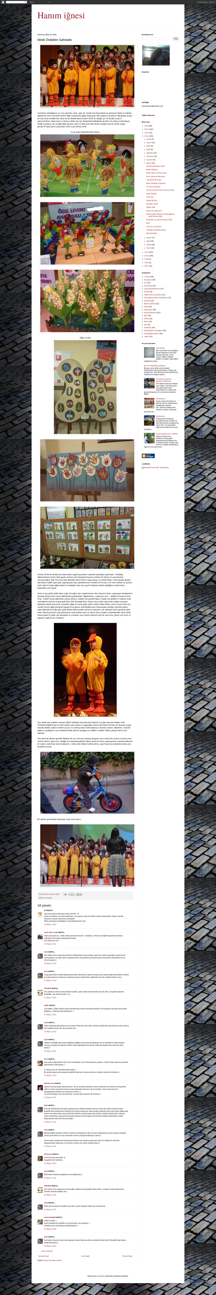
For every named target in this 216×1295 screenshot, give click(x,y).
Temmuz (150, 156)
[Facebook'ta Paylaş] (78, 894)
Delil (148, 223)
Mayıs (149, 163)
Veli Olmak (160, 348)
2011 (146, 252)
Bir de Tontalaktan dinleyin (154, 366)
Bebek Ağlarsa (152, 170)
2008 (146, 263)
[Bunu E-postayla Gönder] (69, 894)
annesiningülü (50, 1217)
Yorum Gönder (47, 1251)
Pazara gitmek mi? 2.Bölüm (167, 434)
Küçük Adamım (150, 313)
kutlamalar (148, 310)
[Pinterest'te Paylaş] (80, 894)
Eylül (148, 149)
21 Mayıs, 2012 (50, 924)
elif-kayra (48, 1154)
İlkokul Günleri (149, 304)
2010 (146, 256)
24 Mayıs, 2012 (50, 1229)
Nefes (146, 319)
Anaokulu (48, 898)
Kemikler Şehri (152, 204)
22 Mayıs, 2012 (50, 1195)
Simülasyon (160, 399)
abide (46, 1005)
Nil (45, 910)
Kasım (149, 143)
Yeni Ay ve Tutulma (153, 227)
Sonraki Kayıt (43, 1256)
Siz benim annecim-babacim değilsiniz (164, 380)
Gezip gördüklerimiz (152, 289)
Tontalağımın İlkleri (151, 334)
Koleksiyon (160, 416)
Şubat (149, 245)
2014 (146, 129)
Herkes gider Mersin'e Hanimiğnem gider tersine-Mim (160, 215)
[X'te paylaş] (75, 894)
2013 (146, 133)
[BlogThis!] (72, 894)
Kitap (146, 307)
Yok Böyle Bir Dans (153, 180)
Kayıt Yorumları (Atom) (53, 1260)
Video (146, 337)
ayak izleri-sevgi (51, 932)
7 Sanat (147, 277)
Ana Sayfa (85, 1256)
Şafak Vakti (150, 207)
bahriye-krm (49, 1083)
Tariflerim (147, 328)
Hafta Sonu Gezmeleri (153, 295)
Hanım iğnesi (61, 15)
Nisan (149, 238)
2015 (146, 126)
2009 (146, 259)
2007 (146, 266)
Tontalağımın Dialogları (153, 331)
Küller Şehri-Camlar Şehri (156, 173)
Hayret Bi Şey (151, 200)
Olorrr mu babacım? (154, 211)
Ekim (148, 146)
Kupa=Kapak (151, 194)
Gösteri (147, 292)
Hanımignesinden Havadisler (155, 298)
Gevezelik (148, 286)
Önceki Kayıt (127, 1256)
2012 (146, 136)
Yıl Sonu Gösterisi (153, 187)
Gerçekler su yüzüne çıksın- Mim (159, 220)
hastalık (147, 301)
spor (146, 325)
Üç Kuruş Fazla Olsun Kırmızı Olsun (160, 190)
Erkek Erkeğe (151, 233)
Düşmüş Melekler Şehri (155, 166)
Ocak (148, 248)
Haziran (149, 160)
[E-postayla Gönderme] (65, 894)
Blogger (101, 1276)
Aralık (148, 139)
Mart (148, 241)
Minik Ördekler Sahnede (156, 183)
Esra (46, 1059)
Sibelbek (47, 988)
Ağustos (149, 153)
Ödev (146, 322)
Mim (145, 316)
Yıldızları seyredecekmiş (156, 230)
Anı (145, 283)
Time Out (149, 197)
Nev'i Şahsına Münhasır (155, 176)
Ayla (46, 952)
